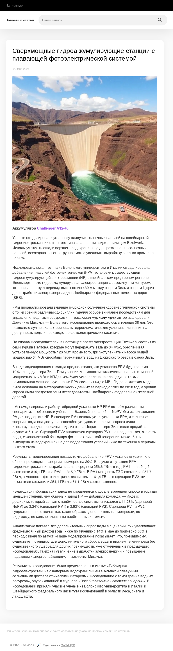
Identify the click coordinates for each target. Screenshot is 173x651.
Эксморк (27, 644)
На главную (14, 5)
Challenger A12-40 (52, 228)
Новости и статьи (20, 20)
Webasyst (68, 645)
